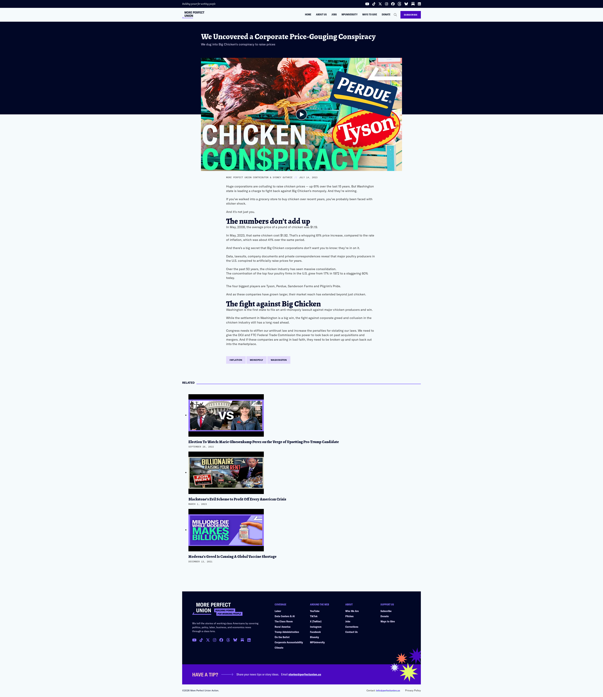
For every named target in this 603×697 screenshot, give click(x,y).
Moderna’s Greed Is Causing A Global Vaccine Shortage (232, 556)
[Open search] (395, 15)
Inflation (236, 360)
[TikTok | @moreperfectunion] (201, 640)
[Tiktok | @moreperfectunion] (373, 4)
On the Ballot (282, 637)
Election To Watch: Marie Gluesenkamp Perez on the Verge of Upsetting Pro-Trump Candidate (263, 441)
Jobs (334, 14)
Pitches (349, 616)
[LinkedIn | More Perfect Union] (419, 4)
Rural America (283, 626)
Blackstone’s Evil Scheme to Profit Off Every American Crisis (237, 499)
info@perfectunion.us (388, 690)
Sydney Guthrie (283, 177)
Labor (278, 610)
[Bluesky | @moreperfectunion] (406, 4)
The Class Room (284, 621)
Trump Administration (287, 631)
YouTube (314, 610)
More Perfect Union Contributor (247, 177)
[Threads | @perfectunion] (399, 4)
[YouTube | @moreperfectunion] (367, 4)
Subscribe (411, 14)
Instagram (315, 626)
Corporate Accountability (289, 642)
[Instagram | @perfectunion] (386, 4)
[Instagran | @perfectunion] (228, 640)
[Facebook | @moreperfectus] (393, 4)
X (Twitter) (315, 621)
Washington (279, 360)
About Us (321, 14)
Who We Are (352, 610)
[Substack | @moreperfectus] (413, 4)
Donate (386, 14)
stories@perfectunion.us (304, 674)
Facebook (315, 631)
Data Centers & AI (285, 616)
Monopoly (256, 360)
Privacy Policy (413, 690)
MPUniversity (350, 14)
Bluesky (314, 637)
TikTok (314, 616)
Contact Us (351, 631)
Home (308, 14)
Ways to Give (369, 14)
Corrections (351, 626)
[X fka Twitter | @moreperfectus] (208, 640)
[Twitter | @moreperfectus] (380, 4)
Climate (279, 647)
